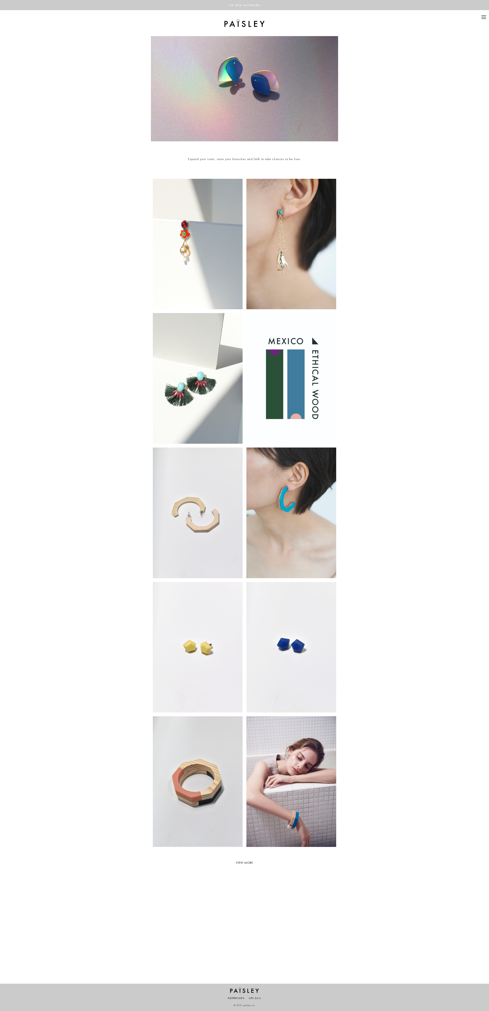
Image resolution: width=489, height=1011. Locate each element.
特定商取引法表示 (236, 998)
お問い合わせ (255, 998)
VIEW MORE (244, 863)
